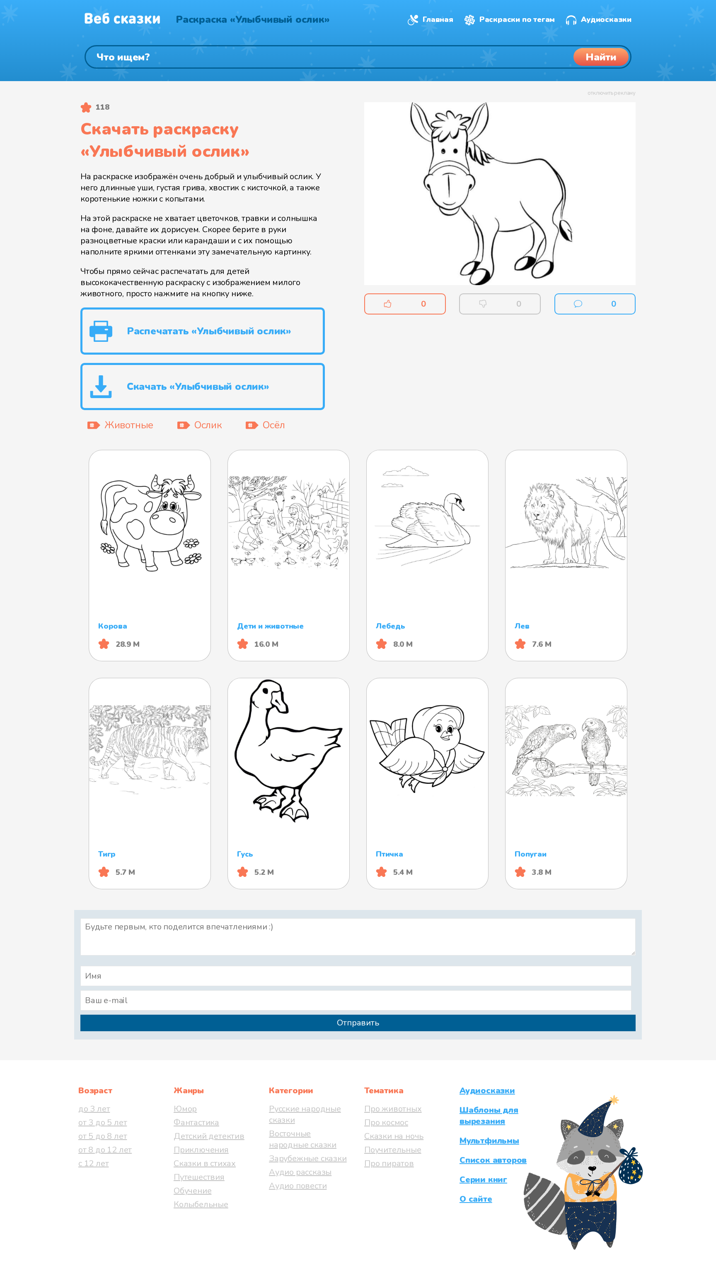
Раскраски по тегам (517, 19)
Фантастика (196, 1122)
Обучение (192, 1190)
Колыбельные (201, 1204)
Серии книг (483, 1179)
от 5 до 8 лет (102, 1136)
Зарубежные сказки (308, 1158)
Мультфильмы (489, 1140)
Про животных (393, 1108)
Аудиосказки (606, 19)
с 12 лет (93, 1163)
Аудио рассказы (300, 1172)
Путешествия (199, 1177)
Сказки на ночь (393, 1136)
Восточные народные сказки (302, 1139)
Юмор (185, 1108)
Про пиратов (389, 1163)
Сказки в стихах (205, 1163)
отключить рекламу (612, 93)
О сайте (476, 1199)
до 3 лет (94, 1108)
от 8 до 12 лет (105, 1149)
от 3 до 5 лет (102, 1122)
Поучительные (392, 1149)
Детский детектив (209, 1136)
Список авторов (493, 1160)
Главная (438, 19)
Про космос (386, 1122)
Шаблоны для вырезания (489, 1115)
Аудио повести (298, 1185)
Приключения (201, 1149)
